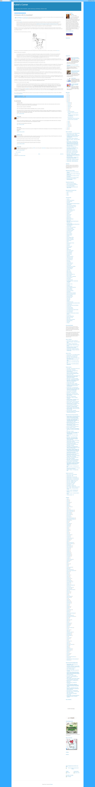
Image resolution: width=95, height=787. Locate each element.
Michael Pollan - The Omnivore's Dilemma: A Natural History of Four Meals (73, 456)
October (69, 105)
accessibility (68, 502)
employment (68, 552)
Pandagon (68, 285)
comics (68, 533)
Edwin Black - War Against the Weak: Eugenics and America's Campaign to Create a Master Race (72, 439)
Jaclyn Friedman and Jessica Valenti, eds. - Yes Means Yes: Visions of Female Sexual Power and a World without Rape (73, 389)
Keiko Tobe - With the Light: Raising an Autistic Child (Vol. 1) (72, 145)
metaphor (68, 607)
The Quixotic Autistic (70, 307)
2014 (68, 95)
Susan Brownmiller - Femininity (71, 410)
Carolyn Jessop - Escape (70, 382)
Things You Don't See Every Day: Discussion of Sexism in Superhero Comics (75, 71)
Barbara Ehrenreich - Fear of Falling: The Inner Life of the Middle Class (73, 423)
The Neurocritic (69, 306)
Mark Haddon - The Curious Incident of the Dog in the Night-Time (73, 358)
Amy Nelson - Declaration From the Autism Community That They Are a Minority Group (73, 666)
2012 (68, 97)
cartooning (68, 525)
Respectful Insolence (70, 296)
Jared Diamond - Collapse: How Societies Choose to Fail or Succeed (73, 441)
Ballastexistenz (69, 217)
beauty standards (69, 514)
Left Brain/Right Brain (70, 267)
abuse (68, 501)
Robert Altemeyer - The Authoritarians (72, 690)
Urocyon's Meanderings (70, 316)
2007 (68, 129)
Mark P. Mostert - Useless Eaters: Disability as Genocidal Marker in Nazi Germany (73, 679)
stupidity (68, 647)
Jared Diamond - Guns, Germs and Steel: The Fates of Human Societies (73, 443)
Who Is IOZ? (68, 318)
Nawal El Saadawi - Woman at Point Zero (73, 401)
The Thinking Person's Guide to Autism (72, 309)
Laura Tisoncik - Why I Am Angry (71, 675)
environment (68, 553)
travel (67, 655)
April (68, 122)
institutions (68, 582)
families (68, 561)
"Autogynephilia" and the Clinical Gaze (73, 118)
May (68, 121)
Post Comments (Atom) (21, 155)
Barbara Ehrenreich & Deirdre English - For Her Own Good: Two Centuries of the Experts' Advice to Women (73, 376)
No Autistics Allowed (70, 279)
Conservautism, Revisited (70, 185)
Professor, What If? (69, 288)
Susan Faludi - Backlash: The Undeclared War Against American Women (73, 412)
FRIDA (68, 248)
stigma (68, 646)
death (67, 541)
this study (26, 18)
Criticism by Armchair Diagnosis (71, 183)
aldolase (68, 505)
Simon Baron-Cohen (70, 644)
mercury (68, 604)
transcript (68, 654)
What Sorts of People (70, 317)
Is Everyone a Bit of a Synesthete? (73, 119)
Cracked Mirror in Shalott (70, 229)
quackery (68, 625)
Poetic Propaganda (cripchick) (71, 287)
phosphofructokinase (70, 615)
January (69, 126)
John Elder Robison (70, 587)
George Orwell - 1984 (70, 475)
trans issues (68, 653)
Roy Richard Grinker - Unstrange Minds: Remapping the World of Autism (73, 157)
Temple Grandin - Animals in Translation (73, 348)
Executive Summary (70, 191)
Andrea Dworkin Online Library (71, 206)
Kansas (68, 590)
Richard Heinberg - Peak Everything (72, 461)
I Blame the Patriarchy (70, 256)
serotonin (68, 638)
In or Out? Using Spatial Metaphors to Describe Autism (74, 85)
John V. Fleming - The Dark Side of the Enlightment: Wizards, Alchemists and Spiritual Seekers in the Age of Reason (72, 143)
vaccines (68, 657)
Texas (68, 652)
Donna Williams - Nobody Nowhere (72, 343)
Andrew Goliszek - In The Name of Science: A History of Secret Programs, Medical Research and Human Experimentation (73, 417)
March (69, 123)
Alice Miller (68, 202)
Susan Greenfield (69, 648)
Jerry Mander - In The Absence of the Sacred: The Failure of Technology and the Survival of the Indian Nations (73, 447)
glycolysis (68, 571)
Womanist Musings (69, 320)
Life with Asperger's (70, 268)
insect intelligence (69, 581)
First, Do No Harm (69, 246)
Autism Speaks (69, 512)
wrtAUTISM (68, 321)
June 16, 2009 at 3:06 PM (20, 143)
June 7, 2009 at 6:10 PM (20, 124)
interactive (68, 586)
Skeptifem (68, 300)
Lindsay (18, 116)
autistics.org (68, 216)
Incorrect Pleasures (70, 259)
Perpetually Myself (69, 286)
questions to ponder (70, 627)
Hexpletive (68, 255)
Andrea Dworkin (69, 506)
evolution (68, 558)
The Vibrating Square (70, 310)
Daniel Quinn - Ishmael (70, 431)
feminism (68, 563)
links (67, 595)
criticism (68, 540)
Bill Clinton (68, 515)
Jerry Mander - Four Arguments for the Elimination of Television (72, 445)
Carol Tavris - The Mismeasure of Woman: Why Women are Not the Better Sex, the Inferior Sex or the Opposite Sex (73, 380)
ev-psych (68, 557)
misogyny (68, 610)
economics (68, 548)
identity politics (69, 580)
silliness (68, 643)
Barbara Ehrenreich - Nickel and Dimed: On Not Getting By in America (73, 425)
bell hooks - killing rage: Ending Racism (73, 426)
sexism (68, 642)
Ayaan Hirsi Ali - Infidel (70, 374)
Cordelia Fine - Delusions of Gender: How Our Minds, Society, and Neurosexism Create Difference (73, 136)
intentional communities (70, 585)
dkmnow (68, 236)
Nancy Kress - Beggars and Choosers (72, 480)
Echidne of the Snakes (70, 238)
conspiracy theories (70, 538)
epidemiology (69, 554)
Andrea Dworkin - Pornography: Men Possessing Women (72, 371)
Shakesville (68, 299)
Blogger (51, 784)
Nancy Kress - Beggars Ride (71, 482)
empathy (68, 551)
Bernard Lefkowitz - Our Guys (71, 427)
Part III (68, 195)
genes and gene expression (71, 570)
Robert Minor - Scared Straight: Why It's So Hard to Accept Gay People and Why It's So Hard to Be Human (73, 155)
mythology (68, 614)
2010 (68, 100)
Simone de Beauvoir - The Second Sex (72, 405)
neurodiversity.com (69, 277)
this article (26, 17)
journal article (69, 588)
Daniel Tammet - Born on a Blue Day (72, 138)
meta (67, 605)
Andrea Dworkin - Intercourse (71, 369)
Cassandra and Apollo (71, 111)
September (69, 106)
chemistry (68, 530)
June (68, 110)
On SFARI (68, 282)
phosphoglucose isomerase (71, 616)
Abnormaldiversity (69, 201)
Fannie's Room (69, 240)
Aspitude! (68, 213)
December (69, 102)
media (68, 599)
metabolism (68, 606)
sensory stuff (68, 637)
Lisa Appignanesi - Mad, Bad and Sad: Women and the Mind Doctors (72, 148)
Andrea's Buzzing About (70, 207)
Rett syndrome (69, 634)
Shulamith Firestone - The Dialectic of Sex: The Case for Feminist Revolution (73, 404)
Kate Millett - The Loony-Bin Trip (71, 392)
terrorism (68, 651)
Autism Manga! (73, 78)
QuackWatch (69, 291)
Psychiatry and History (70, 290)
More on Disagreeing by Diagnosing (72, 184)
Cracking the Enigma (70, 230)
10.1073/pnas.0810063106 (18, 93)
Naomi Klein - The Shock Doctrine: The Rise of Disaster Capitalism (72, 458)
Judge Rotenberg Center (70, 589)
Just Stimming (69, 265)
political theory (69, 619)
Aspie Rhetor (69, 212)
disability (68, 544)
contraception (69, 539)
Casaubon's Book (69, 223)
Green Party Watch (69, 251)
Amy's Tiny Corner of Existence (71, 205)
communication (69, 534)
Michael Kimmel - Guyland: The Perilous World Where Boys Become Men (73, 454)
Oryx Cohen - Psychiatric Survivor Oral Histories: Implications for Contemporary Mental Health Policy (73, 688)
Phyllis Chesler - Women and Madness (72, 402)
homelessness (69, 578)
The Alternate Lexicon (70, 301)
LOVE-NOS (68, 269)
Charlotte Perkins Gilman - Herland (72, 134)
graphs (68, 572)
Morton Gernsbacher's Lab (71, 274)
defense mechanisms (70, 542)
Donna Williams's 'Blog (70, 237)
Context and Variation (70, 228)
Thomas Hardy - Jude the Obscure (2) (72, 161)
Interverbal (68, 260)
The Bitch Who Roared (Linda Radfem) (72, 305)
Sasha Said (68, 298)
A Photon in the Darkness (70, 200)
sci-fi (67, 636)
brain (67, 522)
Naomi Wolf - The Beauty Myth (71, 396)
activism (68, 503)
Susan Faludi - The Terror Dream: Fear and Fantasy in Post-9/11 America (73, 468)
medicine (68, 600)
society (68, 645)
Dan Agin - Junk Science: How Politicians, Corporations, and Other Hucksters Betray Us (73, 429)
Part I (67, 192)
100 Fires (68, 199)
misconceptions (69, 609)
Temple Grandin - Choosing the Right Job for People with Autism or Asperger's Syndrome (73, 696)
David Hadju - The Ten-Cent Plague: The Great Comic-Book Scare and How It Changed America (73, 433)
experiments (68, 560)
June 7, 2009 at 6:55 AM (20, 113)
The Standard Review (70, 308)
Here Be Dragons (69, 254)
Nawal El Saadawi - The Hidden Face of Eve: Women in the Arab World (73, 400)
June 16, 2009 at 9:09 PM (20, 150)
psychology (68, 624)
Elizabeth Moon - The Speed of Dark (72, 141)
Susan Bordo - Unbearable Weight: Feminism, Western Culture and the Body (73, 407)
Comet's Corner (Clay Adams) (71, 227)
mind (67, 608)
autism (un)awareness (70, 510)
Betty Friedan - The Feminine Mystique (72, 378)
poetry (68, 618)
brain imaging (69, 523)
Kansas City (68, 591)
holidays (68, 577)
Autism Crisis (69, 215)
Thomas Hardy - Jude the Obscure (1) (72, 160)
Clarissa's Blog (69, 226)
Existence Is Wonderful (70, 239)
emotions (68, 550)
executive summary (70, 559)
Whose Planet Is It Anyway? (71, 319)
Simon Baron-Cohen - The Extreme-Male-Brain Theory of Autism (73, 692)
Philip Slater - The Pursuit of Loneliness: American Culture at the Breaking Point (73, 460)
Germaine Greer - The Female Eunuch (72, 387)
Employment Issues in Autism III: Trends (73, 177)
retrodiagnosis (69, 633)
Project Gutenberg (69, 289)
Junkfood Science (69, 264)
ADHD (68, 504)
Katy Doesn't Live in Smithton (71, 266)
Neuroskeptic (69, 278)
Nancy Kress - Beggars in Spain (71, 153)
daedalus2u (18, 134)
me (67, 598)
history (68, 576)
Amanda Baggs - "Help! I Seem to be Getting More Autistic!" (72, 664)
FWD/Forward (69, 249)
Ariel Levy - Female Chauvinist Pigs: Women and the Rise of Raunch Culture (73, 373)
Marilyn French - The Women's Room (72, 151)
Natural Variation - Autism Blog (71, 276)
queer (68, 626)
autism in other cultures (70, 511)
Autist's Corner (21, 4)
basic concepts (69, 513)
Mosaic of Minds (69, 275)
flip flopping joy (69, 247)
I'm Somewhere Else (70, 258)
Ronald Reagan (69, 635)
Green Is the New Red (70, 250)
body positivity (69, 520)
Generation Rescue (70, 569)
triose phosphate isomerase (71, 656)
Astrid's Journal (69, 214)
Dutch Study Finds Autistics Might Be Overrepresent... (73, 115)
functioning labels (69, 567)
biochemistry (69, 516)
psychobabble (69, 623)
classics (68, 532)
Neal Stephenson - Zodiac (71, 483)
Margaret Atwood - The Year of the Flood (73, 479)
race (67, 628)
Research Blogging (70, 295)
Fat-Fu (68, 241)
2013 (68, 96)
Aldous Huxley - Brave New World (72, 474)
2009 (68, 101)
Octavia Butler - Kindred (70, 484)
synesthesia (27, 88)
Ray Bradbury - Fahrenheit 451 (71, 485)
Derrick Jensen (69, 232)
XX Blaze (68, 322)
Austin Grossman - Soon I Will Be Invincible (73, 133)
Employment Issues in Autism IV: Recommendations (71, 179)
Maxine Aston (69, 597)
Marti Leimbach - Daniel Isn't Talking (72, 152)
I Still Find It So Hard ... (70, 257)
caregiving (68, 524)
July (68, 109)
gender (68, 568)
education (68, 549)
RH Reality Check (69, 297)
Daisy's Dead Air (69, 231)
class (67, 531)
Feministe (68, 245)
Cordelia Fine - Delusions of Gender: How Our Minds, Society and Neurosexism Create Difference (73, 385)
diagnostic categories (70, 543)
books (68, 521)
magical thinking (69, 596)
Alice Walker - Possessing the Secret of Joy (73, 368)
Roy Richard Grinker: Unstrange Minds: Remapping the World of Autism (72, 347)
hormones (68, 579)
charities (68, 529)
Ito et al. (58, 50)
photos (68, 617)
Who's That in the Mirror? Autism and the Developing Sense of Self (75, 58)
